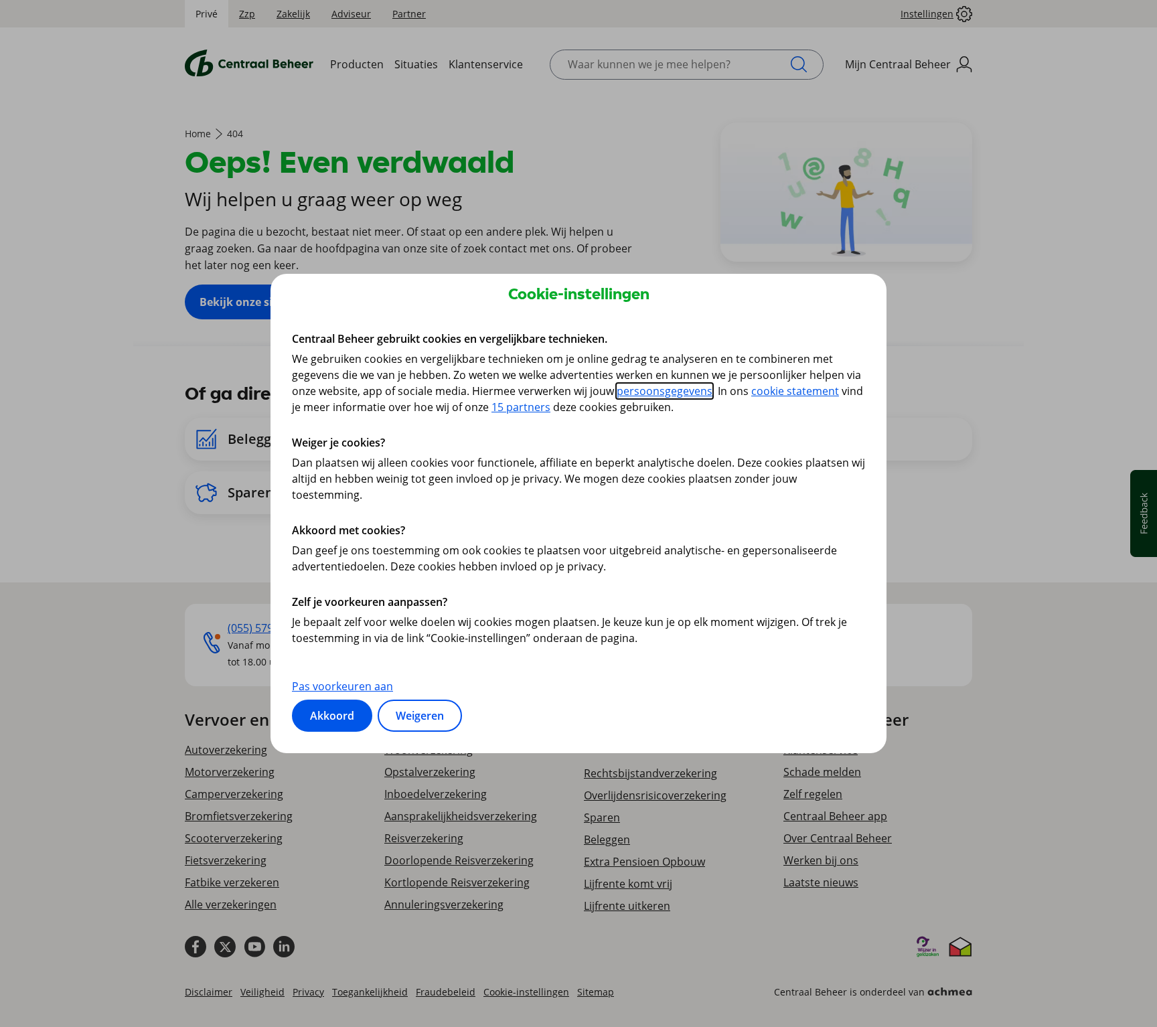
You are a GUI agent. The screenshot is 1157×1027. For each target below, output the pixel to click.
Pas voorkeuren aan (342, 686)
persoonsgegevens (664, 391)
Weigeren (420, 715)
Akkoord (332, 715)
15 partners (520, 407)
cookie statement (795, 391)
